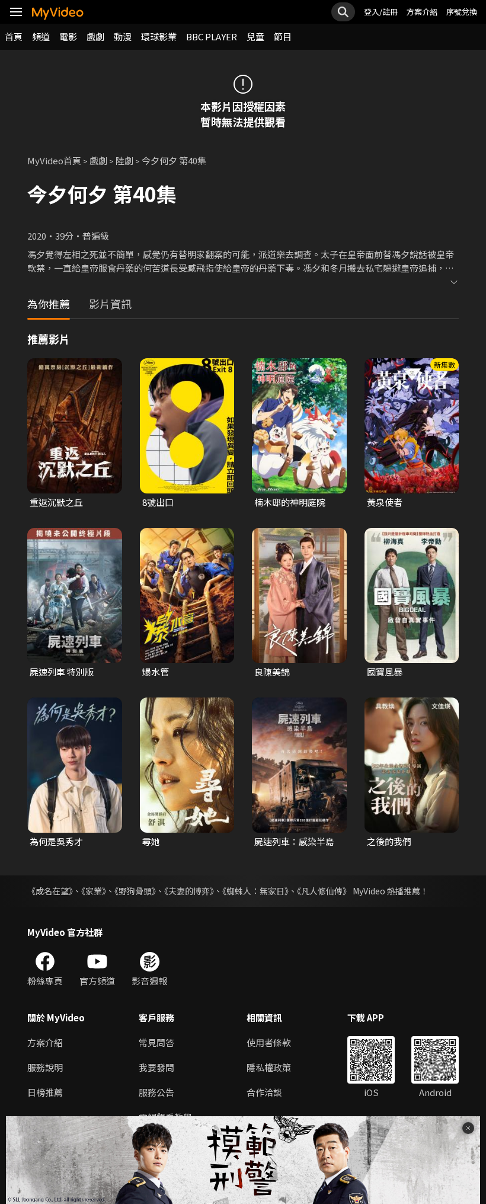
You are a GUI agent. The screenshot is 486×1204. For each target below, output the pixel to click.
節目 (283, 36)
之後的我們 (389, 841)
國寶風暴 (384, 671)
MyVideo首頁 (54, 160)
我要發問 (156, 1067)
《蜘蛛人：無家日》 (255, 891)
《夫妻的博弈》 (189, 891)
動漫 (123, 36)
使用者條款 (269, 1042)
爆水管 (155, 671)
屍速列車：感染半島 (294, 841)
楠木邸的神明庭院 (289, 502)
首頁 (14, 36)
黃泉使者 (384, 502)
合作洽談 (264, 1092)
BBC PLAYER (211, 36)
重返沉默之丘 (56, 502)
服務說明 (45, 1067)
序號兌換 (461, 11)
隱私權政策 (269, 1067)
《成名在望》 (50, 891)
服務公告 (156, 1092)
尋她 (151, 841)
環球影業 (159, 36)
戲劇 (95, 36)
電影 (68, 36)
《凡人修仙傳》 (324, 891)
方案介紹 (422, 11)
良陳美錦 (272, 671)
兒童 (255, 36)
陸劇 (124, 160)
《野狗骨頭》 (135, 891)
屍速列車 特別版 (62, 671)
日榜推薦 (45, 1092)
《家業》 (93, 891)
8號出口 (158, 502)
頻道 (41, 36)
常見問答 (156, 1042)
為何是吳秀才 (56, 841)
